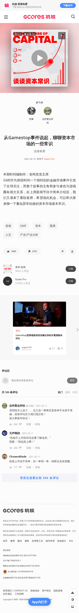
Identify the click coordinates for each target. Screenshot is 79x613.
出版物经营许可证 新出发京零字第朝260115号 (22, 577)
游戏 (8, 226)
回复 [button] (28, 424)
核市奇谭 (50, 540)
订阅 (71, 268)
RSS (71, 540)
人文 (8, 235)
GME (23, 226)
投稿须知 (34, 590)
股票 (53, 226)
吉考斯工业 (37, 540)
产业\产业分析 (29, 235)
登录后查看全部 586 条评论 (39, 478)
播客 (27, 540)
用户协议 (46, 590)
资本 (38, 226)
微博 (12, 540)
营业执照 (6, 550)
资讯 (18, 330)
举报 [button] (37, 424)
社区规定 (7, 593)
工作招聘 (19, 593)
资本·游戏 (20, 267)
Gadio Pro (49, 159)
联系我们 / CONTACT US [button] (15, 590)
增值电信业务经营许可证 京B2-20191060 (19, 555)
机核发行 (61, 540)
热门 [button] (60, 392)
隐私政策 (58, 590)
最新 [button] (67, 392)
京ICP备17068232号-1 (12, 560)
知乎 (5, 540)
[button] (62, 35)
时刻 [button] (75, 392)
